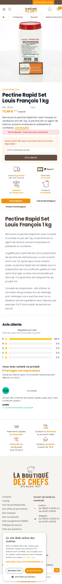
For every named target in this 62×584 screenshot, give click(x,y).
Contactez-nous (44, 2)
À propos (6, 496)
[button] (24, 563)
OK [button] (56, 570)
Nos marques (9, 513)
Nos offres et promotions (15, 508)
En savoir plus (29, 557)
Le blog (5, 500)
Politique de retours (12, 525)
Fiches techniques (16, 206)
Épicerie (34, 17)
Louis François (10, 89)
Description (15, 200)
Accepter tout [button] (34, 570)
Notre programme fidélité (15, 521)
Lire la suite (22, 127)
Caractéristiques (46, 200)
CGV (48, 577)
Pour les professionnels (13, 504)
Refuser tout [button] (14, 570)
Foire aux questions (12, 529)
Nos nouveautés (10, 517)
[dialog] (24, 557)
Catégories (18, 17)
